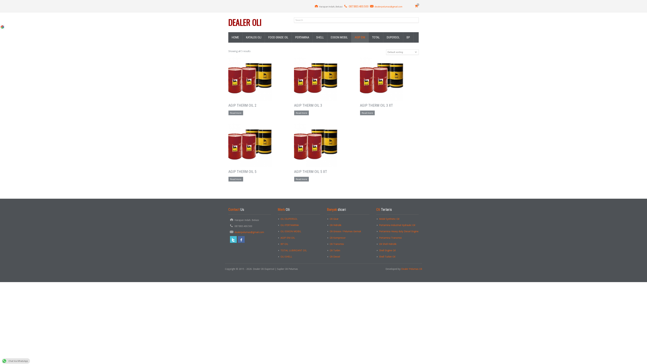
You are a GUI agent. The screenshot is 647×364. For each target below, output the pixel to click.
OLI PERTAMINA (290, 225)
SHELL (320, 37)
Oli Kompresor (338, 237)
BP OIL (284, 244)
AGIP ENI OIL (288, 237)
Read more (235, 112)
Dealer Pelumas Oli (411, 268)
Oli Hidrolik (335, 225)
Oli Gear (334, 218)
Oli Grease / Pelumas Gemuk (345, 231)
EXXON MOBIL (339, 37)
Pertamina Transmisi (390, 237)
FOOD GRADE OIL (278, 37)
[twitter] (233, 239)
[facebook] (241, 239)
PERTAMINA (302, 37)
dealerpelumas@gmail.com (388, 6)
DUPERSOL (393, 37)
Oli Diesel (335, 256)
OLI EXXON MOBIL (291, 231)
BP (408, 37)
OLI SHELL (286, 256)
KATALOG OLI (253, 37)
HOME (235, 37)
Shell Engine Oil (387, 250)
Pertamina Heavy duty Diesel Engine (399, 231)
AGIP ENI (360, 37)
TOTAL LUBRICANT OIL (294, 250)
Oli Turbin (335, 250)
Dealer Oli (244, 22)
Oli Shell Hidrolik (387, 244)
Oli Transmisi (337, 244)
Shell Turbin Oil (387, 256)
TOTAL (376, 37)
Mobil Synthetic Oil (389, 218)
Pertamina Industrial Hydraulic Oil (397, 225)
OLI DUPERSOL (289, 218)
